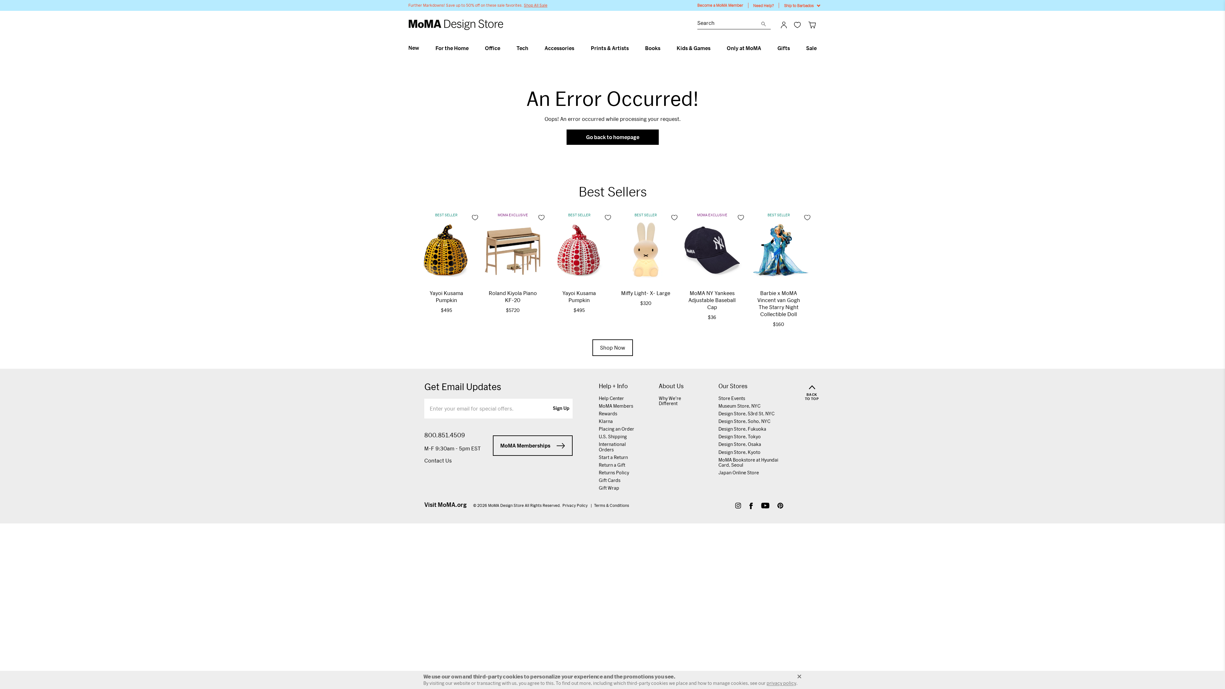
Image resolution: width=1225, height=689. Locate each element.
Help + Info (613, 386)
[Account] (783, 25)
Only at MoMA (744, 48)
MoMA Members (616, 406)
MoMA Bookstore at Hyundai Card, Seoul (748, 462)
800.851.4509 (444, 435)
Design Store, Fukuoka (742, 429)
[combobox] (729, 23)
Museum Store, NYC (739, 406)
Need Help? (763, 5)
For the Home (452, 48)
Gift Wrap (609, 488)
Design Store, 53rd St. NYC (746, 413)
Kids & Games (693, 48)
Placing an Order (616, 429)
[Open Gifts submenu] (793, 48)
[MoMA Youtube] (765, 506)
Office (492, 48)
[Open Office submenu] (503, 48)
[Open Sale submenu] (819, 48)
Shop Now (612, 347)
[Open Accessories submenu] (577, 48)
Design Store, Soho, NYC (744, 421)
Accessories (559, 48)
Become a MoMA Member (720, 5)
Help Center (611, 398)
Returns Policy (614, 472)
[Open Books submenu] (663, 48)
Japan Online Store (738, 472)
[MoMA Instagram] (738, 506)
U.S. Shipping (613, 436)
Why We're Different (670, 401)
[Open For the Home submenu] (471, 48)
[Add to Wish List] (475, 217)
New (413, 48)
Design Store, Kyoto (739, 452)
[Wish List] (797, 24)
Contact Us (438, 460)
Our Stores (732, 386)
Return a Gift (612, 465)
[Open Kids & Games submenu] (713, 48)
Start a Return (613, 457)
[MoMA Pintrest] (780, 506)
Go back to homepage (612, 137)
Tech (522, 48)
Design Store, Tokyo (739, 436)
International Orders (612, 446)
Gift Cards (609, 480)
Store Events (731, 398)
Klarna (606, 421)
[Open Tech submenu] (531, 48)
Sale (811, 48)
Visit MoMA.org (445, 504)
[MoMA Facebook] (751, 506)
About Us (671, 386)
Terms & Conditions (611, 505)
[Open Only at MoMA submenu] (764, 48)
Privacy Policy (575, 505)
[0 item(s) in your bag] (812, 24)
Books (652, 48)
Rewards (608, 413)
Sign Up (561, 408)
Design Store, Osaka (739, 444)
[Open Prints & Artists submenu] (631, 48)
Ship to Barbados (799, 5)
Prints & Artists (610, 48)
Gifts (783, 48)
